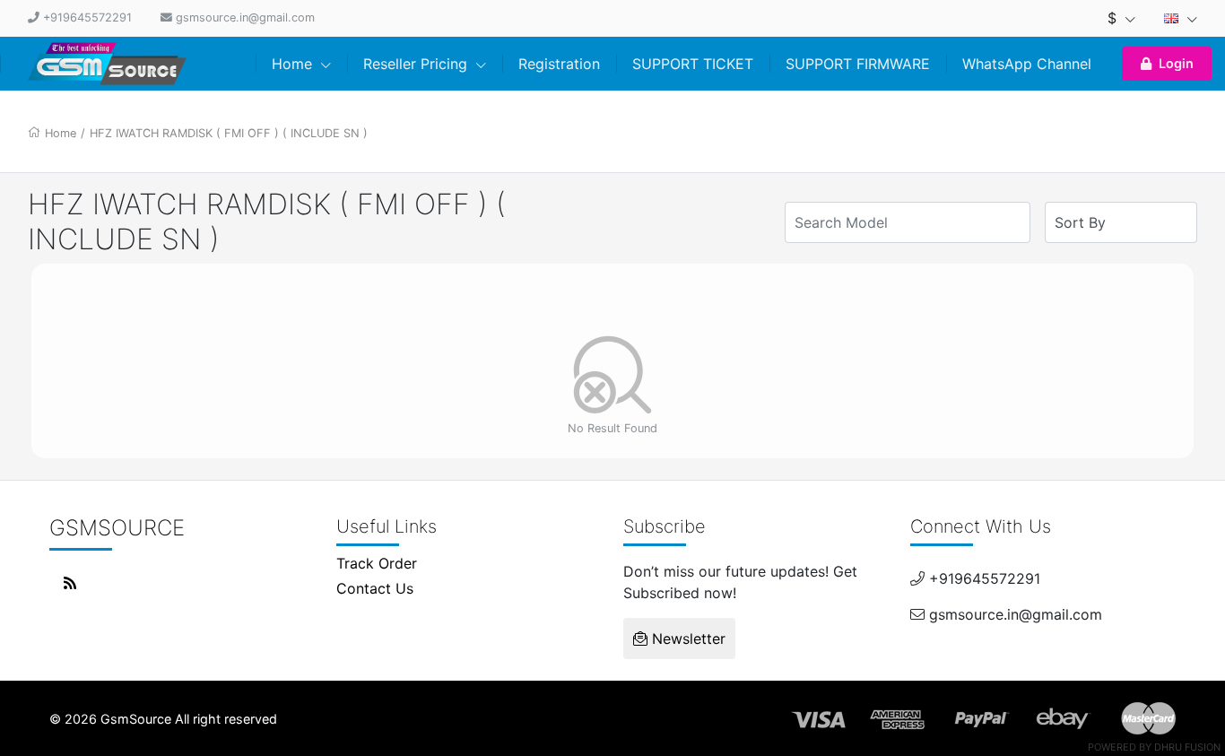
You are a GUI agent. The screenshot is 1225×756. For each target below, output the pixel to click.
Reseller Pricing (417, 64)
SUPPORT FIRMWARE (858, 64)
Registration (559, 64)
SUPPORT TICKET (692, 64)
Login (1176, 63)
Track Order (376, 563)
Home (294, 64)
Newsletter (686, 638)
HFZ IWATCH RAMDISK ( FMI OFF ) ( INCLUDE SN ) (229, 133)
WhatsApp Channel (1026, 64)
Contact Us (374, 588)
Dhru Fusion (1187, 747)
